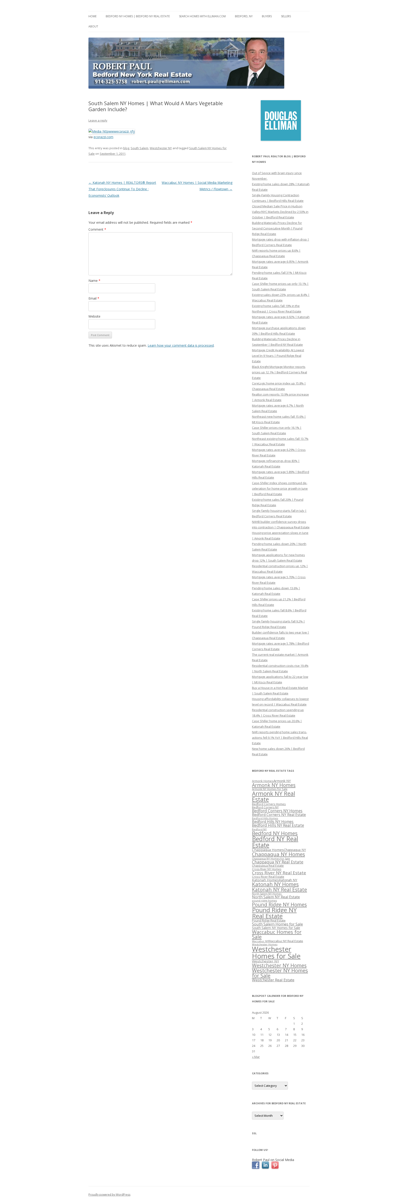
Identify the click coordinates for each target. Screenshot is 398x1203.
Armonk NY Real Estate (273, 796)
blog (126, 148)
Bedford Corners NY (265, 807)
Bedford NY (259, 829)
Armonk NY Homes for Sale (269, 789)
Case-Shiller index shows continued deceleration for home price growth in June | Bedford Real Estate (280, 488)
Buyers (267, 16)
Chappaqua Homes (268, 849)
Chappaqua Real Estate (268, 866)
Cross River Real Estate (268, 877)
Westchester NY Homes (279, 965)
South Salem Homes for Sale (277, 924)
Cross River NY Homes (266, 869)
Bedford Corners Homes (269, 804)
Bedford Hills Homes (265, 818)
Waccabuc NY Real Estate (285, 941)
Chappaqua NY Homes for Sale (271, 858)
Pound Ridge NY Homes (279, 904)
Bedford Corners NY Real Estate (279, 814)
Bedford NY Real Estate (275, 842)
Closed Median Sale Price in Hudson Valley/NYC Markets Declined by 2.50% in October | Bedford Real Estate (280, 211)
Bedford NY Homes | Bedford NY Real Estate (138, 16)
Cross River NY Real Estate (279, 873)
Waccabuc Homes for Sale (276, 934)
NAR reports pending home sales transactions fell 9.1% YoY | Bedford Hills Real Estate (280, 737)
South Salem (139, 148)
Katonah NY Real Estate (279, 889)
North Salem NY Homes (266, 893)
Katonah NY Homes (275, 884)
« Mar (256, 1057)
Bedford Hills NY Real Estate (278, 825)
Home (92, 16)
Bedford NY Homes (275, 833)
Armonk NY (282, 780)
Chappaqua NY (295, 850)
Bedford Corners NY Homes (277, 810)
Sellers (286, 16)
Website (94, 316)
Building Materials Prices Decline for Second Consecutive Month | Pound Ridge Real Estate (277, 228)
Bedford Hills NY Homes (272, 821)
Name (94, 280)
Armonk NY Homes (274, 785)
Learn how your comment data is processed (181, 345)
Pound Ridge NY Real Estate (274, 913)
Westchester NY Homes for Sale (280, 973)
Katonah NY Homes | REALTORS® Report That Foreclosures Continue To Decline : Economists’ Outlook (122, 189)
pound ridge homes (264, 900)
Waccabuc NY (260, 941)
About (93, 26)
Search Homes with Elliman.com (202, 16)
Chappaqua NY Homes (278, 854)
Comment (97, 229)
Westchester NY (161, 148)
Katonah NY (288, 880)
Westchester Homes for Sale (276, 952)
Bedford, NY (244, 16)
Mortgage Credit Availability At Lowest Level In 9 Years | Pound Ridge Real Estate (278, 355)
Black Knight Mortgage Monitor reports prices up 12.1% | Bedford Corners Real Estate (279, 372)
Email (93, 298)
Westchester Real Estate (273, 980)
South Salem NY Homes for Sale (276, 928)
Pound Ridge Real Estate (269, 921)
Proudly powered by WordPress (109, 1195)
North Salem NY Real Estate (276, 896)
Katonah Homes (265, 880)
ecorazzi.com (103, 137)
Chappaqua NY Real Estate (277, 862)
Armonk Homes (262, 781)
